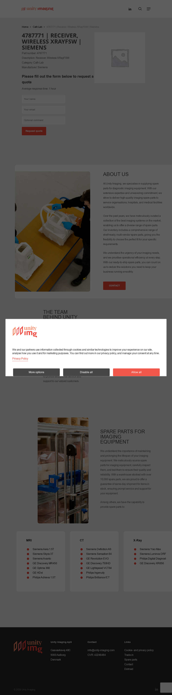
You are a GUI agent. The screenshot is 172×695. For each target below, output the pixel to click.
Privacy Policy (20, 359)
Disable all (86, 372)
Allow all (136, 372)
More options (36, 372)
